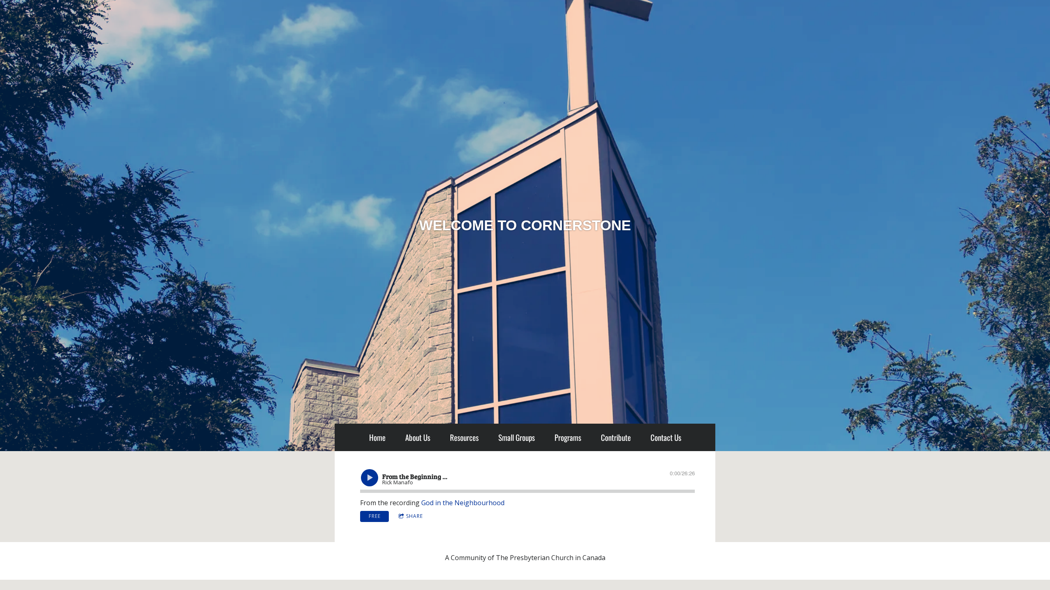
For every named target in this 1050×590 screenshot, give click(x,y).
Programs (568, 437)
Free (375, 516)
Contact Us (666, 437)
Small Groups (516, 437)
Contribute (616, 437)
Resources (464, 437)
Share (414, 516)
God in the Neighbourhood (462, 502)
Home (377, 437)
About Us (417, 437)
